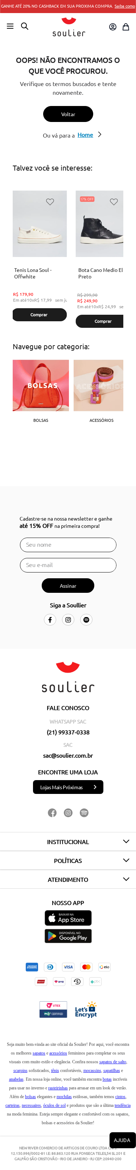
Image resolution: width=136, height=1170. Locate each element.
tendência (123, 1105)
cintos (120, 1096)
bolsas (30, 1096)
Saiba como (125, 6)
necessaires (31, 1105)
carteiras (12, 1105)
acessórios (58, 1053)
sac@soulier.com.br (68, 755)
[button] (10, 26)
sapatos (39, 1053)
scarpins (20, 1070)
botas (107, 1079)
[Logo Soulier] (69, 26)
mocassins (92, 1070)
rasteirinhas (58, 1087)
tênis (55, 1070)
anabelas (16, 1079)
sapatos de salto (112, 1061)
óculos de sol (54, 1105)
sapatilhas (111, 1070)
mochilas (64, 1096)
